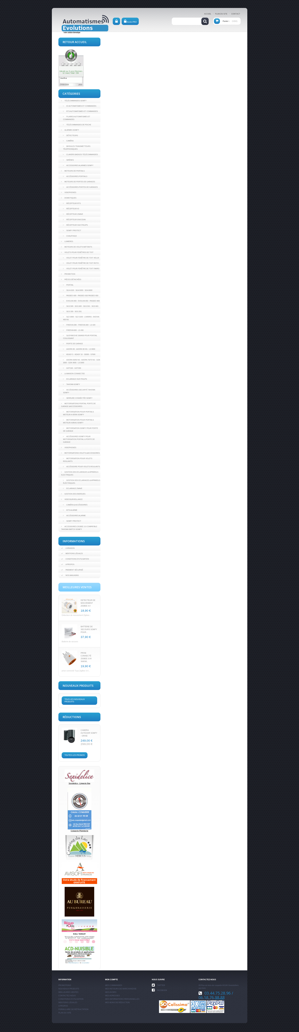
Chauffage (71, 236)
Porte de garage (74, 344)
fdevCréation (219, 999)
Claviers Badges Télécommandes (82, 154)
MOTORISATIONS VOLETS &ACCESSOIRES (82, 453)
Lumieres (68, 241)
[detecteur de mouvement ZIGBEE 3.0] (69, 605)
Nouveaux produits (68, 989)
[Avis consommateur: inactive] (71, 68)
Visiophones (70, 192)
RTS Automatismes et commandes (82, 111)
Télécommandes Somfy (75, 101)
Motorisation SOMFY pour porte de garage (80, 429)
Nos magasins (72, 575)
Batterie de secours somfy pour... (89, 629)
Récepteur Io (72, 209)
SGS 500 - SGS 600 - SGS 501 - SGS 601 (82, 306)
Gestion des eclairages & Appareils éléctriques (81, 481)
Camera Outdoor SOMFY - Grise (89, 733)
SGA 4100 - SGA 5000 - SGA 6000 (79, 290)
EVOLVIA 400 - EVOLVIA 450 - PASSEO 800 (83, 301)
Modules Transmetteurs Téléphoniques (76, 147)
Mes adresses (112, 996)
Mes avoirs (110, 992)
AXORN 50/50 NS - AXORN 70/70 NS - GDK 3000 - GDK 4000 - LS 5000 (81, 361)
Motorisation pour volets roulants (77, 459)
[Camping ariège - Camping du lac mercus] (79, 847)
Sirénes (70, 160)
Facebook (162, 990)
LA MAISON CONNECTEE (74, 373)
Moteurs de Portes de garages (79, 182)
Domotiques (70, 198)
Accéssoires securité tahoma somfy (79, 391)
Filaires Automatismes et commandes (76, 118)
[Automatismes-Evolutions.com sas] (85, 25)
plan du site (221, 13)
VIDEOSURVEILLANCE (73, 499)
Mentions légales (74, 553)
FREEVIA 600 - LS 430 (74, 330)
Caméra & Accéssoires (76, 505)
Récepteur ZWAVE (74, 214)
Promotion (69, 274)
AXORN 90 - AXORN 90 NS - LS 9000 (80, 349)
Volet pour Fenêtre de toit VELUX (82, 258)
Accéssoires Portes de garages (82, 187)
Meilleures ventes (68, 992)
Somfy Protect (73, 230)
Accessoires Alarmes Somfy (79, 165)
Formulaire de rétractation (73, 1009)
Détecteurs (72, 135)
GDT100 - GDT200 (73, 368)
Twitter (161, 985)
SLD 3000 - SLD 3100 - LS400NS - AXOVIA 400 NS (81, 318)
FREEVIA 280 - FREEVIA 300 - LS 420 (80, 325)
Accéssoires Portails (76, 176)
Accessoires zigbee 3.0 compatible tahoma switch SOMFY (79, 528)
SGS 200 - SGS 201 (74, 311)
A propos (70, 564)
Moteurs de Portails (74, 171)
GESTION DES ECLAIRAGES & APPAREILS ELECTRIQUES (79, 473)
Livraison (70, 548)
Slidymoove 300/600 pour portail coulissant (80, 337)
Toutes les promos (74, 755)
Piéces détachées (72, 279)
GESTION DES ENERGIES (74, 494)
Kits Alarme (71, 510)
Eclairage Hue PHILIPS (76, 379)
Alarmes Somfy (71, 130)
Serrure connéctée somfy (79, 398)
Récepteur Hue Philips (77, 225)
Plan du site (64, 1013)
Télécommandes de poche (78, 125)
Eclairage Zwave (74, 488)
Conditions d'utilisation (77, 559)
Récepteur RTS (73, 203)
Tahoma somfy (73, 384)
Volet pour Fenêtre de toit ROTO (82, 263)
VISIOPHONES (70, 447)
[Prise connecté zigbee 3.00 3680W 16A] (69, 658)
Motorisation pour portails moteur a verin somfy (78, 413)
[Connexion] (116, 21)
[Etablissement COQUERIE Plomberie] (79, 808)
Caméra (70, 141)
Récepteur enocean (76, 219)
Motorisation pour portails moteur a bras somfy (78, 421)
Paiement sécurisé (74, 570)
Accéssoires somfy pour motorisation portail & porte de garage (79, 439)
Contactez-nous (67, 996)
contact (235, 13)
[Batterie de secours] (69, 632)
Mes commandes (113, 985)
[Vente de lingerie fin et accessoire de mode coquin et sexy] (79, 776)
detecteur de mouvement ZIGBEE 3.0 (88, 603)
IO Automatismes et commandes (81, 106)
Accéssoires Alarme (76, 515)
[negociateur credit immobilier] (79, 873)
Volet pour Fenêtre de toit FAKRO (82, 268)
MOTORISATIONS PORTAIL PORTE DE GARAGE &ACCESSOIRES (78, 405)
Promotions (64, 985)
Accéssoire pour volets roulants (83, 466)
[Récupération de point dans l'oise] (79, 931)
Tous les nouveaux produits (74, 700)
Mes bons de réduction (117, 1002)
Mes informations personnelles (122, 999)
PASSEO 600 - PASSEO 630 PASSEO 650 (82, 295)
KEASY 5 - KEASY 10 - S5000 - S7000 (80, 354)
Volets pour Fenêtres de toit (78, 252)
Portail (70, 285)
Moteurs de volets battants (78, 247)
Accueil (207, 13)
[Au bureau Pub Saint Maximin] (79, 901)
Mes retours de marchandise (120, 989)
